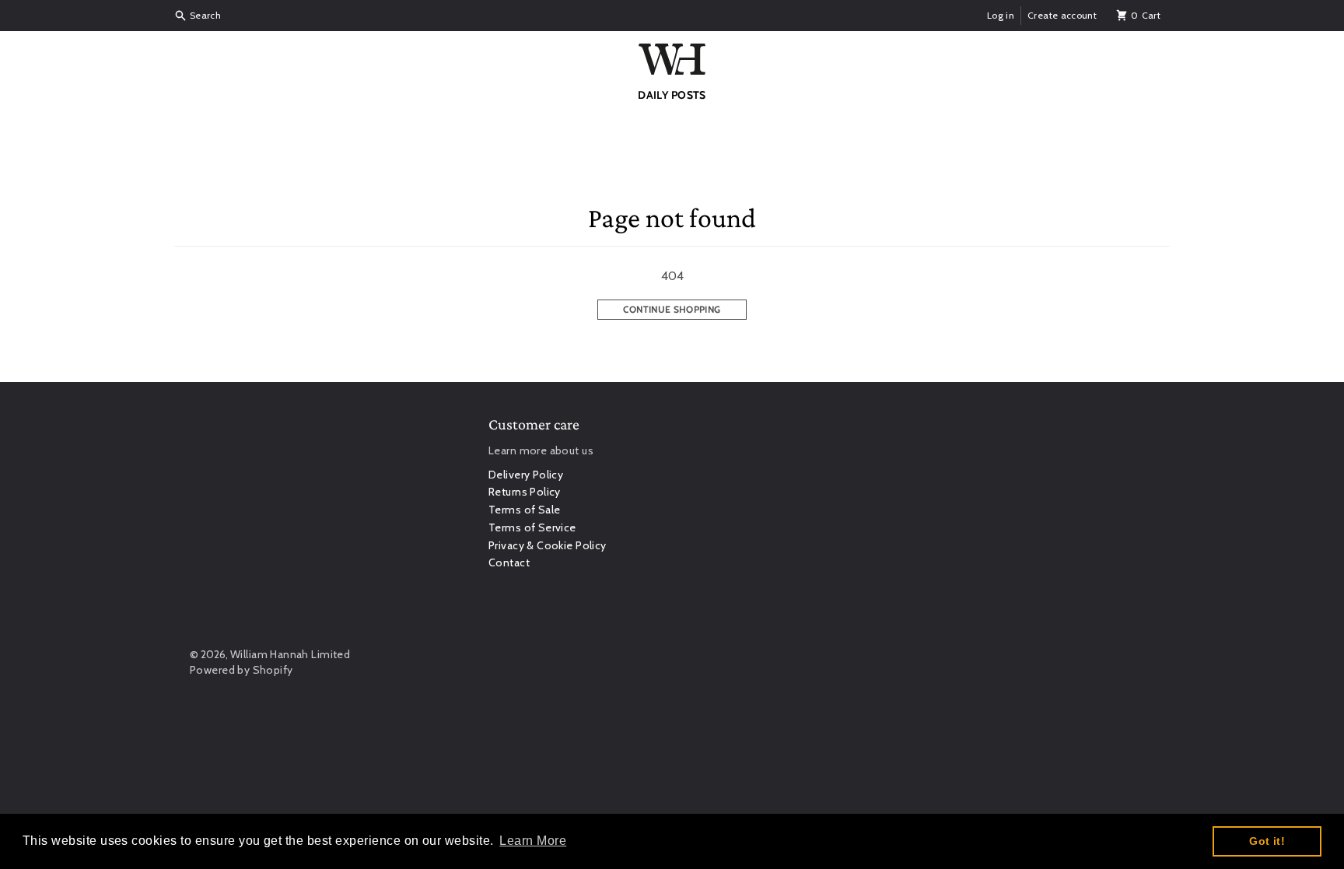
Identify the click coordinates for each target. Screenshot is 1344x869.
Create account (1062, 15)
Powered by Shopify (241, 670)
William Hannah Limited (290, 654)
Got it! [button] (1267, 841)
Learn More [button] (532, 840)
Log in (1000, 15)
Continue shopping (671, 309)
